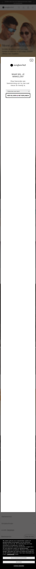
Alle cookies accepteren (19, 557)
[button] (31, 60)
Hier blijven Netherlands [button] (18, 95)
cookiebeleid (10, 554)
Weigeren (19, 562)
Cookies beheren (19, 565)
